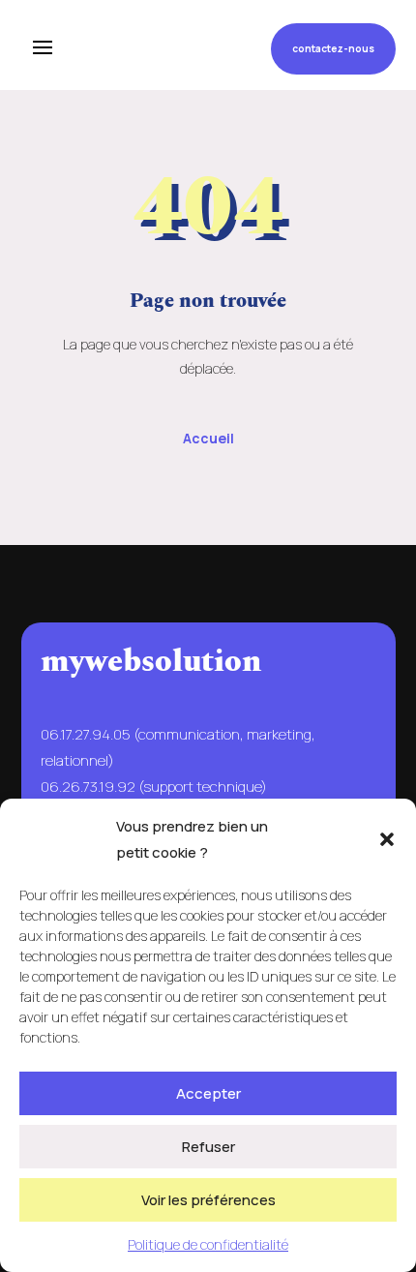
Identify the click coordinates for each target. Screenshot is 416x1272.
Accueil (208, 438)
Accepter (208, 1093)
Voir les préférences (208, 1200)
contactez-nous (333, 48)
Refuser (208, 1146)
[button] (387, 839)
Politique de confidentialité (208, 1244)
